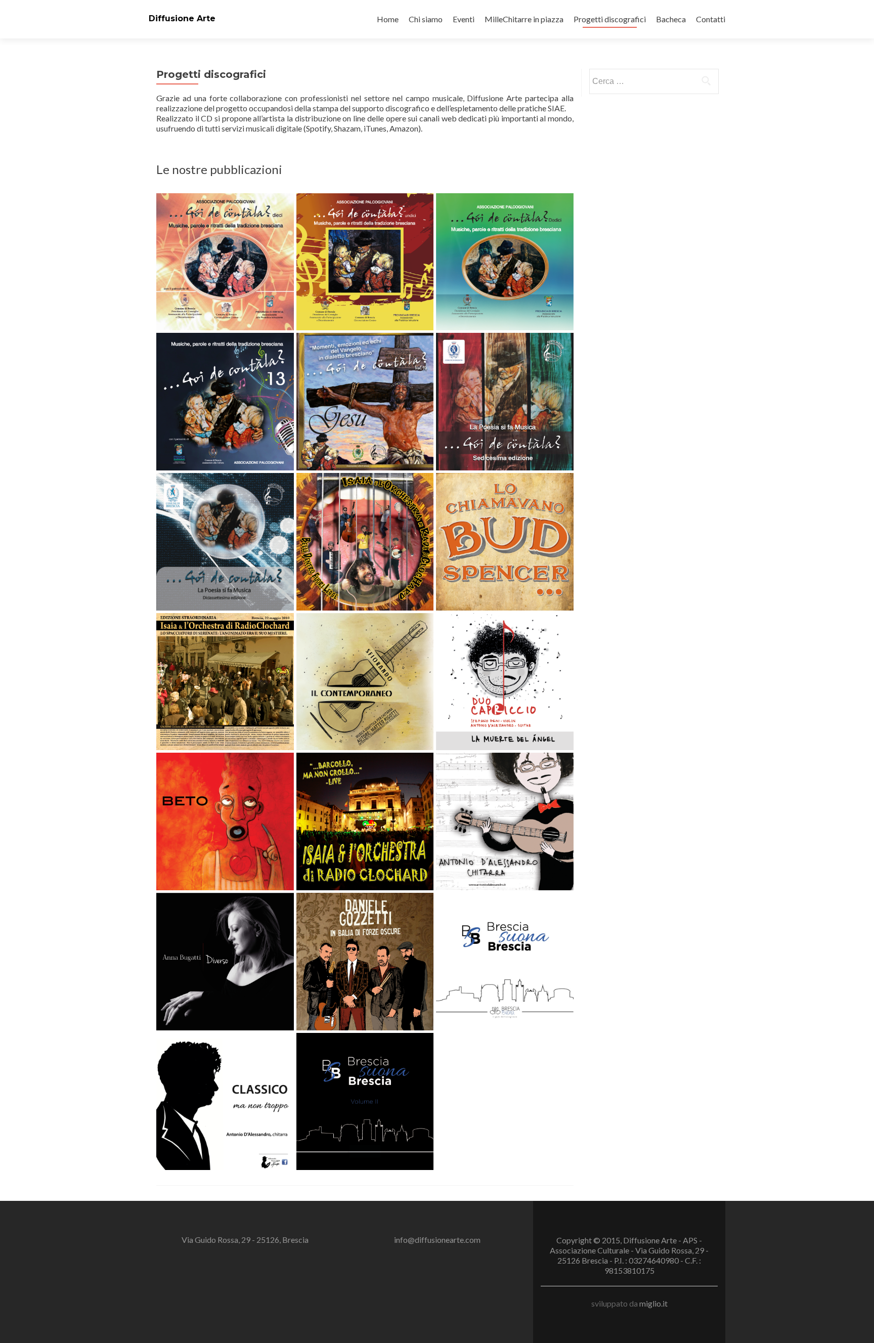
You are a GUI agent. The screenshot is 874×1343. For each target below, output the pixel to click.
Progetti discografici (610, 19)
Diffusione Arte (182, 18)
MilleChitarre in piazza (524, 19)
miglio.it (653, 1303)
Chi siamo (426, 19)
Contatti (710, 19)
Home (388, 19)
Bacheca (671, 19)
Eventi (463, 19)
